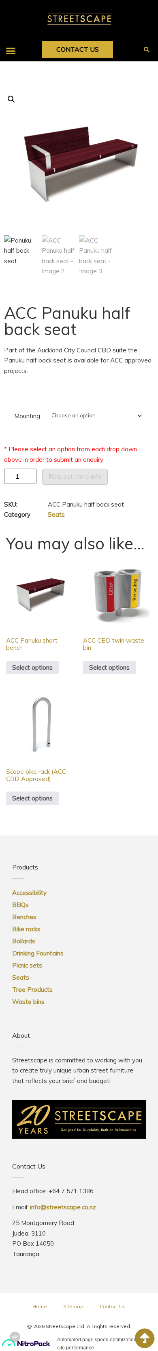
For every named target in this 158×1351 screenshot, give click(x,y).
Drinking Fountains (38, 953)
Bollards (23, 941)
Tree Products (32, 989)
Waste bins (28, 1001)
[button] (11, 50)
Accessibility (29, 892)
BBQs (20, 905)
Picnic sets (27, 965)
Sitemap (73, 1306)
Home (39, 1306)
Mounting (27, 416)
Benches (24, 917)
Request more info (75, 476)
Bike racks (26, 929)
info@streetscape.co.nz (63, 1207)
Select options (32, 667)
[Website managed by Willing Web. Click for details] (15, 1337)
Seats (56, 514)
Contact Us (113, 1306)
